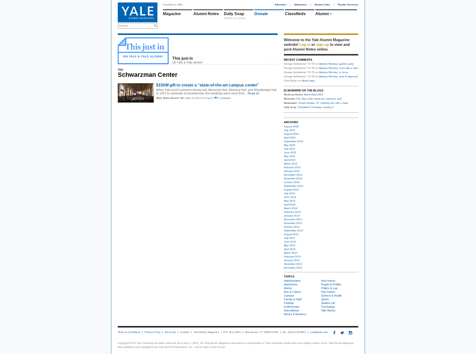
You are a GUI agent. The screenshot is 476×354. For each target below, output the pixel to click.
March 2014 (291, 208)
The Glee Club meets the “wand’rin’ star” (319, 98)
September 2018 (293, 141)
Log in (304, 44)
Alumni (322, 14)
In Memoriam (291, 306)
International (291, 310)
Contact (184, 332)
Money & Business (295, 314)
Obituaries (300, 4)
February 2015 (292, 167)
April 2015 (290, 160)
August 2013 (291, 234)
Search (123, 25)
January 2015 (292, 171)
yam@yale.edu (319, 332)
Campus (289, 295)
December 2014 (293, 174)
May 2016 (289, 145)
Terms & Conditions (129, 332)
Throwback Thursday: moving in (316, 107)
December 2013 (293, 219)
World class (308, 80)
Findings (289, 302)
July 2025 (289, 130)
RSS (274, 61)
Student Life (328, 302)
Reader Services (348, 4)
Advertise (280, 4)
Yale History (328, 310)
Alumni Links (322, 4)
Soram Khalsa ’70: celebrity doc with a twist (323, 103)
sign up (322, 44)
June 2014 (290, 197)
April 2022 (290, 137)
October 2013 (292, 226)
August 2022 (291, 134)
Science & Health (331, 295)
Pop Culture (328, 291)
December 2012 (293, 264)
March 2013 (291, 252)
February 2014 (292, 212)
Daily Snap (234, 14)
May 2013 (289, 245)
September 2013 (293, 230)
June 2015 (290, 152)
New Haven (328, 280)
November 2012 (293, 267)
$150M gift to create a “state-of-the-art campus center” (207, 85)
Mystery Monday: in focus (333, 72)
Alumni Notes (206, 14)
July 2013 (289, 238)
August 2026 (291, 126)
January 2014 (292, 215)
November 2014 (293, 178)
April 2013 (290, 249)
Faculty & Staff (292, 299)
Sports (325, 299)
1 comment (224, 98)
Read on (253, 93)
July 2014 (289, 193)
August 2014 (291, 189)
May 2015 (289, 156)
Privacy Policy (153, 332)
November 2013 (293, 223)
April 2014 (290, 204)
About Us (170, 332)
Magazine (172, 14)
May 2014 (289, 200)
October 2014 (292, 182)
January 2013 (292, 260)
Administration (292, 280)
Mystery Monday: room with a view (338, 68)
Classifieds (295, 14)
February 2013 (292, 256)
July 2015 (289, 148)
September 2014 (293, 186)
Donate (261, 14)
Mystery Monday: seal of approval (338, 76)
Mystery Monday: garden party (336, 63)
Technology (328, 306)
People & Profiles (331, 284)
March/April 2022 (313, 94)
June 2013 (290, 241)
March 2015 (291, 163)
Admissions (291, 284)
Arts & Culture (292, 291)
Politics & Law (329, 288)
